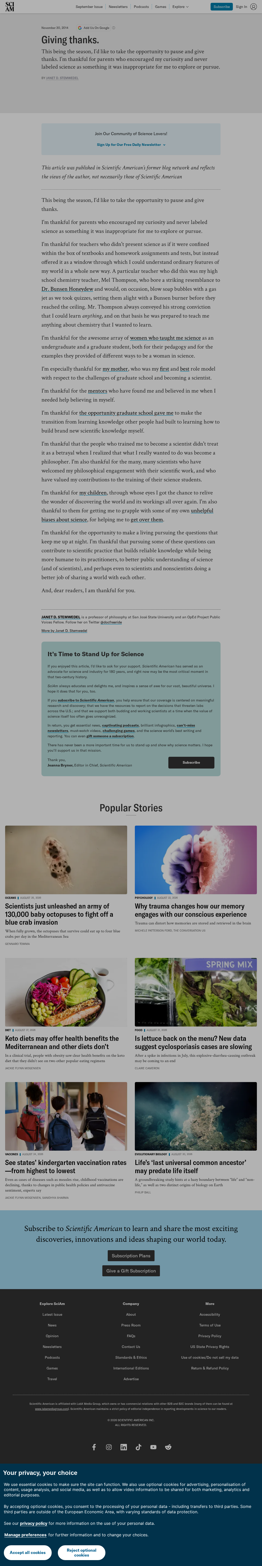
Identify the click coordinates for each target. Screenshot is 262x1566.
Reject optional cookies (81, 1553)
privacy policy (33, 1523)
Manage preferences (25, 1534)
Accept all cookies (28, 1552)
